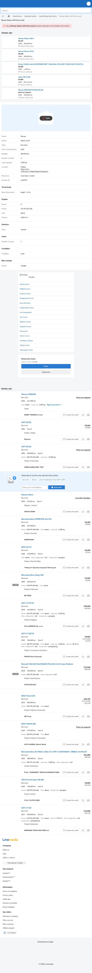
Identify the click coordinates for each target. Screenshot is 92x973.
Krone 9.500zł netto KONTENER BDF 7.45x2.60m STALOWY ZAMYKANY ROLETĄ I (51, 64)
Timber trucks (25, 345)
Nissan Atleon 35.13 (26, 51)
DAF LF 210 (26, 808)
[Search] (89, 10)
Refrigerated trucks (27, 298)
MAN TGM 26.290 (28, 724)
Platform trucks (25, 322)
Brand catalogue (9, 907)
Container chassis (26, 341)
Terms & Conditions (10, 891)
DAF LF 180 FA (27, 633)
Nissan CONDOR (28, 394)
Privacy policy (8, 895)
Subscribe (58, 487)
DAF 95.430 (26, 447)
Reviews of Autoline (10, 903)
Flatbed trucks (25, 289)
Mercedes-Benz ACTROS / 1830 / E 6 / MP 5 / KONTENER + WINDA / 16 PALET (54, 752)
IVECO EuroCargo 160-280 (32, 780)
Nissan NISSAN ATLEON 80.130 (30, 90)
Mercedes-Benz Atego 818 (32, 575)
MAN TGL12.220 (28, 696)
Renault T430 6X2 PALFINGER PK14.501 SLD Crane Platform (47, 664)
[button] (88, 3)
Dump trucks (24, 284)
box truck (24, 145)
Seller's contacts (9, 858)
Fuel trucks (24, 331)
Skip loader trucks (26, 350)
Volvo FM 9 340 (24, 77)
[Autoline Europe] (14, 3)
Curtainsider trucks (27, 308)
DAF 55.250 (26, 422)
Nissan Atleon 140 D (26, 38)
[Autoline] (8, 16)
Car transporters (26, 312)
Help (4, 854)
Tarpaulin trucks (25, 326)
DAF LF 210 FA (27, 603)
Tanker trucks (25, 336)
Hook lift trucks (25, 303)
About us (6, 850)
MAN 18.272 (26, 547)
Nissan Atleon (27, 495)
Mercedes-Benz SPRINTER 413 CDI (36, 519)
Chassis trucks (25, 294)
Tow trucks (24, 317)
